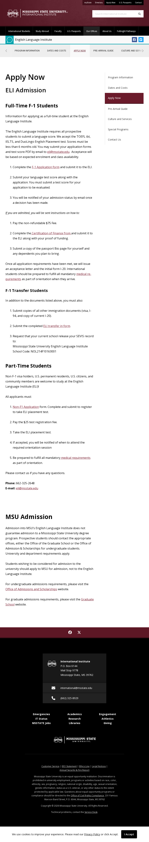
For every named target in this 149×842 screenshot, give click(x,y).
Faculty (58, 31)
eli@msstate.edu (58, 152)
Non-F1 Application (26, 407)
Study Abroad (42, 31)
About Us (106, 31)
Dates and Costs (56, 50)
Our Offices (93, 31)
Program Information (27, 50)
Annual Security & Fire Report (74, 770)
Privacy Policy (92, 834)
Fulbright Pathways (126, 31)
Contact (138, 2)
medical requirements (75, 458)
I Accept (129, 834)
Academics (74, 714)
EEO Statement (69, 766)
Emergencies (41, 714)
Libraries (74, 723)
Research (75, 718)
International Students (19, 31)
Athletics (108, 718)
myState (88, 2)
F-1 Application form (45, 167)
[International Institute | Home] (37, 13)
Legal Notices (99, 766)
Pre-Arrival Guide (103, 50)
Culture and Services (120, 119)
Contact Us (114, 139)
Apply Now (110, 2)
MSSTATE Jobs (41, 723)
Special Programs (118, 129)
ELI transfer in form (56, 326)
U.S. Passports (125, 2)
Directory (99, 2)
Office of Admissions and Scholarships (31, 589)
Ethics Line (84, 766)
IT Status (41, 718)
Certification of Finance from (51, 233)
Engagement (107, 714)
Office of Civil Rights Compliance (87, 795)
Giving (108, 723)
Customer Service (50, 766)
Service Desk (90, 812)
